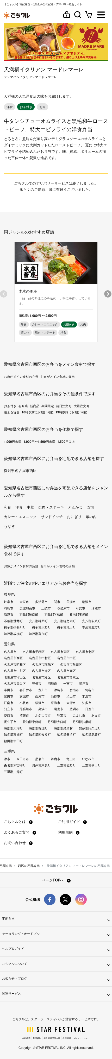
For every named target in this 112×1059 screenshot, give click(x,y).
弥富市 (61, 715)
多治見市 (41, 601)
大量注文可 (81, 406)
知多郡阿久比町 (90, 728)
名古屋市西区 (13, 657)
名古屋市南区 (66, 670)
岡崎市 (52, 683)
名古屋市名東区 (68, 677)
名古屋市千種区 (34, 651)
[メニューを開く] (101, 15)
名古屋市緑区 (41, 677)
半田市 (8, 690)
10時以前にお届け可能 (37, 412)
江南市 (8, 702)
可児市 (80, 608)
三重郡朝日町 (91, 765)
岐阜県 (9, 594)
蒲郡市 (55, 696)
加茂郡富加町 (38, 633)
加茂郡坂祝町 (13, 633)
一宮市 (68, 683)
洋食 (19, 507)
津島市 (58, 690)
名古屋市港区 (41, 670)
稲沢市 (40, 702)
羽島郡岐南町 (29, 614)
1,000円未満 (12, 441)
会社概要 (26, 1038)
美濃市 (71, 601)
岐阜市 (8, 601)
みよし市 (79, 715)
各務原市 (63, 608)
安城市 (24, 696)
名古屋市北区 (85, 651)
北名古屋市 (43, 715)
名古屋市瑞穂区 (43, 664)
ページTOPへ (53, 879)
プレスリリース (80, 1038)
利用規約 (66, 832)
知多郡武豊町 (91, 734)
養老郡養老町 (79, 614)
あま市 (96, 715)
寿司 (90, 507)
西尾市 (40, 696)
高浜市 (43, 709)
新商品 (34, 406)
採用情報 (67, 1038)
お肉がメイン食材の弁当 (57, 376)
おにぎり (74, 516)
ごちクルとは (15, 821)
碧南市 (74, 690)
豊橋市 (36, 683)
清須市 (24, 715)
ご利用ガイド (69, 821)
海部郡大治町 (13, 728)
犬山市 (71, 696)
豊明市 (74, 709)
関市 (57, 601)
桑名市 (40, 759)
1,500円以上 (66, 441)
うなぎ (9, 526)
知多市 (86, 702)
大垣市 (24, 601)
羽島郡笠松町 (54, 614)
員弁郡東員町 (41, 765)
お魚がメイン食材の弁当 (21, 376)
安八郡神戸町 (38, 621)
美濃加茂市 (27, 608)
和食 (7, 507)
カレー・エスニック (20, 516)
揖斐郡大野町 (41, 627)
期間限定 (47, 406)
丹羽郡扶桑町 (82, 721)
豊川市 (43, 690)
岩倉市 (58, 709)
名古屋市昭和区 (15, 664)
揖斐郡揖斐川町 (15, 627)
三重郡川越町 (13, 771)
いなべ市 (88, 759)
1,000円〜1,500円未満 (39, 441)
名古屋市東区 (60, 651)
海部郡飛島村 (63, 728)
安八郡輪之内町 (65, 621)
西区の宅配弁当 (29, 865)
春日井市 (26, 690)
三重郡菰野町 (66, 765)
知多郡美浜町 (66, 734)
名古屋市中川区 (15, 670)
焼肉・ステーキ (51, 507)
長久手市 (10, 721)
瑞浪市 (86, 601)
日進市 (90, 709)
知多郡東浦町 (13, 734)
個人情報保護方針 (51, 1038)
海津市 (8, 614)
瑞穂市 (96, 608)
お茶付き (10, 406)
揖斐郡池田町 (66, 627)
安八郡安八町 (91, 621)
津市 (7, 759)
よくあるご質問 (17, 832)
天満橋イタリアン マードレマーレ (44, 69)
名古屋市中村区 (40, 657)
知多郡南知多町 (40, 734)
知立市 (8, 709)
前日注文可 (64, 406)
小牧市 (24, 702)
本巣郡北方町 (91, 627)
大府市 (71, 702)
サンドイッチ (52, 516)
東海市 (55, 702)
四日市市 (22, 759)
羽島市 (8, 608)
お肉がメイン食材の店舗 (57, 566)
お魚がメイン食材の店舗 (21, 566)
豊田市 (8, 696)
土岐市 (46, 608)
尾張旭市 (26, 709)
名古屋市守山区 (15, 677)
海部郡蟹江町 (38, 728)
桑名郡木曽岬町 (15, 765)
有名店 (23, 406)
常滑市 (86, 696)
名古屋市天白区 (15, 683)
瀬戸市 (83, 683)
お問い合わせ (15, 842)
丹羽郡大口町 (57, 721)
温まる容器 (12, 412)
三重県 (9, 751)
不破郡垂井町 (13, 621)
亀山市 (71, 759)
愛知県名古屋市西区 (20, 470)
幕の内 (91, 516)
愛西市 (8, 715)
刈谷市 (90, 690)
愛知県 (9, 643)
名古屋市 (10, 651)
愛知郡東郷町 (32, 721)
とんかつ (75, 507)
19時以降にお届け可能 (71, 412)
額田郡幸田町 (13, 741)
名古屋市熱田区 (71, 664)
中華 (30, 507)
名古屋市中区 (66, 657)
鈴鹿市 (55, 759)
